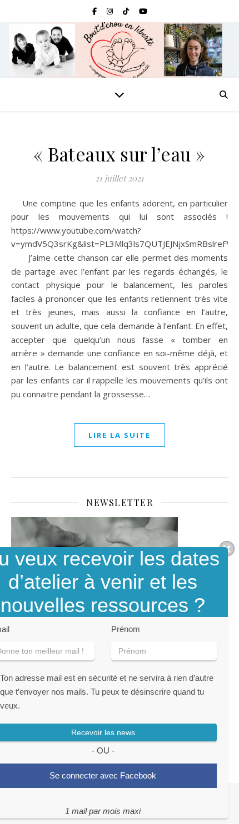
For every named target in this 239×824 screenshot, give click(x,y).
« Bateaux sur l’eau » (119, 153)
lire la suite (119, 435)
